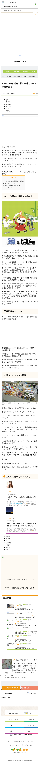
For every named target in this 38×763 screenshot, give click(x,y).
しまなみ (7, 71)
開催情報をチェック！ (10, 183)
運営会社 (30, 741)
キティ (34, 660)
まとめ (10, 187)
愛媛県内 (16, 71)
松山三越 (20, 677)
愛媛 (12, 677)
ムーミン (7, 676)
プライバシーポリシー (15, 745)
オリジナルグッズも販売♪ (11, 185)
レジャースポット (11, 76)
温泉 (33, 71)
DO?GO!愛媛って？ (15, 713)
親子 (25, 677)
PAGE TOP (33, 759)
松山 (16, 677)
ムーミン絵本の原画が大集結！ (13, 181)
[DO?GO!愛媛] (10, 3)
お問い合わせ (28, 745)
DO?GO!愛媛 (18, 760)
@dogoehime (6, 697)
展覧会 (9, 677)
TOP (8, 741)
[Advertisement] (19, 34)
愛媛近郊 (25, 71)
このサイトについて (18, 741)
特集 (10, 731)
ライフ (11, 725)
